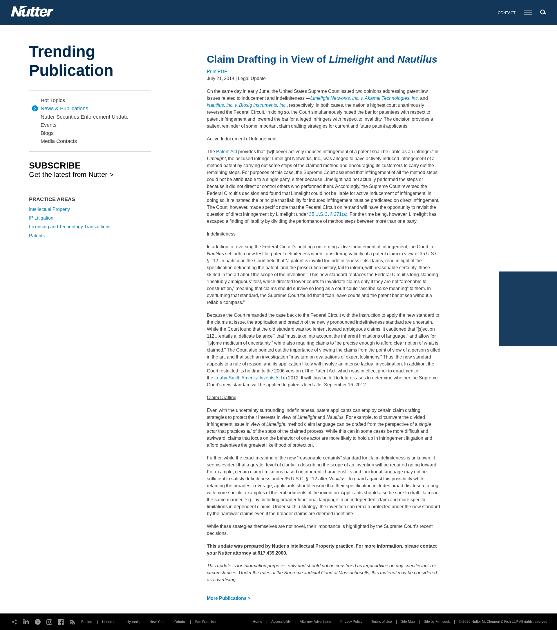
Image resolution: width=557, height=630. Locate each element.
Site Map (408, 622)
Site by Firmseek (437, 622)
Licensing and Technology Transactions (70, 226)
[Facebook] (61, 621)
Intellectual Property (49, 209)
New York (156, 622)
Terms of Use (381, 622)
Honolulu (109, 622)
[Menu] (528, 12)
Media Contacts (59, 141)
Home (257, 622)
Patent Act (226, 151)
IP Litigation (41, 218)
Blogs (47, 133)
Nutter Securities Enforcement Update (85, 117)
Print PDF (217, 71)
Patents (37, 235)
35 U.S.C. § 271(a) (328, 214)
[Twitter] (38, 621)
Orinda (179, 622)
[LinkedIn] (26, 621)
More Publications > (228, 598)
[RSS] (72, 621)
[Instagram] (49, 621)
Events (49, 125)
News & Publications (64, 108)
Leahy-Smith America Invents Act (248, 377)
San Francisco (206, 622)
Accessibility (281, 622)
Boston (86, 622)
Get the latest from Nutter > (71, 169)
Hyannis (133, 622)
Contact (507, 13)
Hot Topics (53, 100)
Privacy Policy (351, 622)
